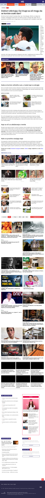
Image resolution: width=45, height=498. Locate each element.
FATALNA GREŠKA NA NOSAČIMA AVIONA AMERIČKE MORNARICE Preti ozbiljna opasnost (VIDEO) (37, 372)
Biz (26, 4)
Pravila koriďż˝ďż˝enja (23, 488)
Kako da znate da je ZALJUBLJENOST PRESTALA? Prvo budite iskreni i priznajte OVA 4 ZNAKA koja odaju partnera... (33, 415)
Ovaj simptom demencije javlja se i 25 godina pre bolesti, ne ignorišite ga (37, 202)
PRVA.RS (30, 396)
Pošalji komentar (37, 217)
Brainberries (36, 166)
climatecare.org (20, 494)
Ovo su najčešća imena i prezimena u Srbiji (9, 462)
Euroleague (21, 4)
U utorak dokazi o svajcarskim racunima (9, 419)
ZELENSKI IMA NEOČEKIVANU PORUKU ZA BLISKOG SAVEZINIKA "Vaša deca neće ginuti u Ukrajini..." (22, 372)
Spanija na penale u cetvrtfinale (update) (9, 422)
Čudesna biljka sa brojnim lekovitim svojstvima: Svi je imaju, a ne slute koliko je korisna (36, 103)
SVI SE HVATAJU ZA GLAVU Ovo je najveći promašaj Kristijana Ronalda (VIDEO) (36, 385)
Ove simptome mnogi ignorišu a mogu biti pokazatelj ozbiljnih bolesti (16, 202)
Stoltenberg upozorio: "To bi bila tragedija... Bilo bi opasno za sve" (9, 468)
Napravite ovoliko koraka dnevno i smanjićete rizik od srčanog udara (15, 96)
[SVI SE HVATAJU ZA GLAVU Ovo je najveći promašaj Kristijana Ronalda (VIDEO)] (37, 382)
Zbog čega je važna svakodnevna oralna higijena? (37, 195)
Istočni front (11, 4)
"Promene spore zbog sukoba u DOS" (9, 405)
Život (29, 4)
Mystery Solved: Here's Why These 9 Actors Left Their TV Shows (8, 165)
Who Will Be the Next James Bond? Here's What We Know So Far (8, 180)
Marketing (10, 488)
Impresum (17, 488)
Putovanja (39, 4)
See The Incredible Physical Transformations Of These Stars (22, 165)
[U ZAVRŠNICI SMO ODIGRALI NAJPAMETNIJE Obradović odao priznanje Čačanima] (8, 368)
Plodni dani (25, 438)
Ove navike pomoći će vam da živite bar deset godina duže (37, 208)
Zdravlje (34, 4)
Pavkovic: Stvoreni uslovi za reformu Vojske (10, 398)
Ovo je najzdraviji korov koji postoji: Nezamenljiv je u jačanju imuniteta (15, 195)
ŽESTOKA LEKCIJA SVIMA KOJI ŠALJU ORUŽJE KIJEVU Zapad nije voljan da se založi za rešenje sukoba (8, 385)
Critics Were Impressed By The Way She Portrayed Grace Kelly (36, 180)
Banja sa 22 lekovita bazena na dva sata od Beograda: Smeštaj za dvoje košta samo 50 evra (10, 455)
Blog (8, 484)
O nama (11, 484)
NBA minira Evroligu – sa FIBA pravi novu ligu (10, 472)
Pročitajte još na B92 (6, 438)
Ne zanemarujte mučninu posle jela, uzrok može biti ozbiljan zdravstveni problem (16, 102)
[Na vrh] (42, 479)
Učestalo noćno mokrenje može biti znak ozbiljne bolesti (15, 208)
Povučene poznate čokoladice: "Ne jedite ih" (10, 470)
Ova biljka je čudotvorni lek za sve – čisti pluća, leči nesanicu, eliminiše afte (37, 96)
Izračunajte (31, 445)
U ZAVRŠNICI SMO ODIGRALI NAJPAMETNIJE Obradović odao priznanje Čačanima (8, 371)
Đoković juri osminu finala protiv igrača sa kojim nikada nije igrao (9, 450)
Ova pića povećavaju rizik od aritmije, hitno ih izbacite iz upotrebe (15, 189)
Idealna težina (26, 449)
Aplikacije (5, 484)
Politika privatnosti (31, 488)
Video (2, 484)
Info (5, 4)
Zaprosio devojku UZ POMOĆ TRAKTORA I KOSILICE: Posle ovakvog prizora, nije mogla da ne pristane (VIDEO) (32, 422)
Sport (16, 4)
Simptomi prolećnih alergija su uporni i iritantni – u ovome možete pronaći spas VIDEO (37, 189)
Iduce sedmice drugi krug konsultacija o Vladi (10, 412)
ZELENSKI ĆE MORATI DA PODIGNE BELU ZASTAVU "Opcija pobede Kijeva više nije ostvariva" (22, 385)
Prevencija (3, 7)
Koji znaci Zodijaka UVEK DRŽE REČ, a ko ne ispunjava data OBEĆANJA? (30, 410)
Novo (2, 4)
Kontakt (14, 488)
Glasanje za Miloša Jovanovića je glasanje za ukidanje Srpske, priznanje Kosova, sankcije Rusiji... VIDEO (10, 459)
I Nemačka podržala (5, 452)
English (14, 484)
